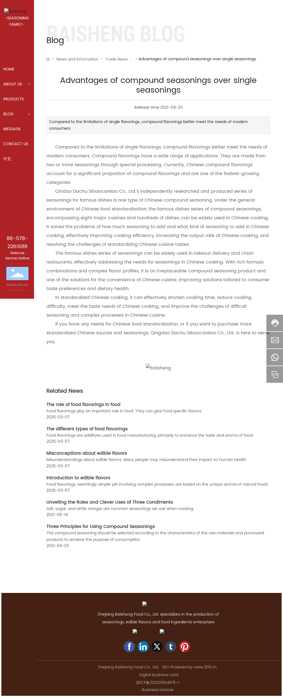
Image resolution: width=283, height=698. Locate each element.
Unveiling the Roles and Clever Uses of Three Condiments (109, 502)
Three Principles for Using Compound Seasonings (100, 526)
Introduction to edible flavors (78, 477)
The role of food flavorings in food (83, 404)
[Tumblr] (170, 646)
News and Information (77, 59)
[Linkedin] (143, 646)
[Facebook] (129, 646)
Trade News (116, 59)
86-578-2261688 (17, 243)
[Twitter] (157, 646)
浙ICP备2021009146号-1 (157, 682)
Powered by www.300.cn (194, 667)
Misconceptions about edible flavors (86, 453)
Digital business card (158, 675)
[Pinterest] (184, 646)
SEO (165, 667)
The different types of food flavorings (87, 429)
